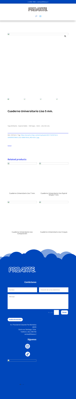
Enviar (64, 312)
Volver (10, 146)
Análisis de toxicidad (15, 319)
